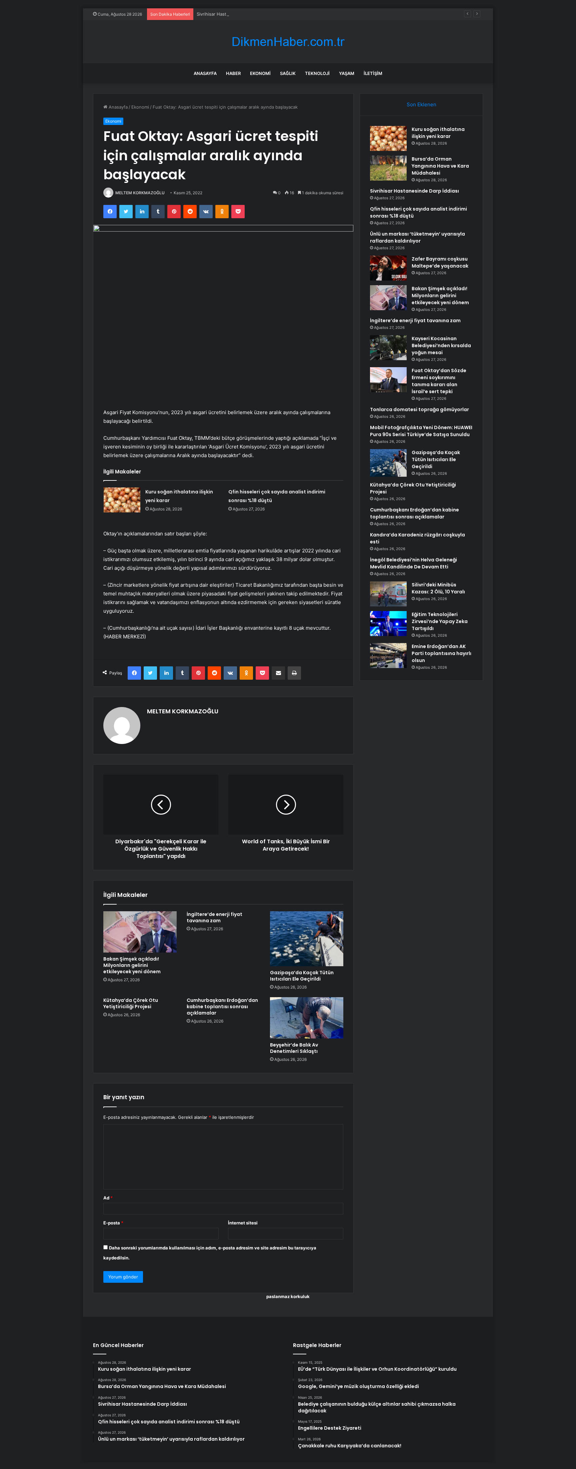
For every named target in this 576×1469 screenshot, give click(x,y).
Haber (233, 73)
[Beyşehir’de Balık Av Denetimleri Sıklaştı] (306, 1018)
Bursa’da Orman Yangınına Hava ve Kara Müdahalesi (440, 166)
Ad (108, 1197)
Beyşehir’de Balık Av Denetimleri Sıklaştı (294, 1048)
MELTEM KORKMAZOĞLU (140, 192)
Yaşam (346, 73)
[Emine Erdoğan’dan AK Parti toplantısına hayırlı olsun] (388, 655)
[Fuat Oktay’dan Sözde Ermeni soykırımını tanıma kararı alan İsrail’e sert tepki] (388, 379)
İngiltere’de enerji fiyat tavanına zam (214, 917)
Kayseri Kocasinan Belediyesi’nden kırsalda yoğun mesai (441, 345)
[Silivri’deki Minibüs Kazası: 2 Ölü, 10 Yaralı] (388, 593)
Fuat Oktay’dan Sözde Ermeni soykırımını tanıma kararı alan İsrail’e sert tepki (439, 381)
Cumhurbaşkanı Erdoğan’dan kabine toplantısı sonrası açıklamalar (222, 1006)
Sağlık (288, 73)
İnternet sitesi (243, 1222)
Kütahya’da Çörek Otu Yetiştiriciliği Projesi (130, 1003)
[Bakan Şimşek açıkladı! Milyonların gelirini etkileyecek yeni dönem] (140, 932)
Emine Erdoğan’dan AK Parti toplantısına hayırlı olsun (441, 653)
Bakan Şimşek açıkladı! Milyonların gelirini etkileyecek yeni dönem (132, 965)
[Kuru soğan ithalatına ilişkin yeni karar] (122, 499)
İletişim (373, 73)
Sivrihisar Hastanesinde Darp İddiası (234, 14)
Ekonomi (260, 73)
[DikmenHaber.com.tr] (288, 42)
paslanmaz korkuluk (288, 1296)
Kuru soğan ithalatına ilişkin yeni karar (438, 133)
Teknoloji (317, 73)
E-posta (113, 1222)
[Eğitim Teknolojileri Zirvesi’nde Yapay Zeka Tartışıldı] (388, 623)
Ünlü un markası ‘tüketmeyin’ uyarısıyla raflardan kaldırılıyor (417, 237)
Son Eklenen (421, 104)
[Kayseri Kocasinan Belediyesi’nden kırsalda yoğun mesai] (388, 347)
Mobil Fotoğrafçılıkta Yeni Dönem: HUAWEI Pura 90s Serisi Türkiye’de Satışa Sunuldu (421, 431)
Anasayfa (205, 73)
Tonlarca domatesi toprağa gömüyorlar (419, 409)
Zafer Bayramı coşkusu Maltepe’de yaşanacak (440, 262)
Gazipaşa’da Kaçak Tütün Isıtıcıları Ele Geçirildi (302, 975)
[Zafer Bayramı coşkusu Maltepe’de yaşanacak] (388, 268)
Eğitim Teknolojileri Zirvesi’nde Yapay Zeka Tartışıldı (440, 621)
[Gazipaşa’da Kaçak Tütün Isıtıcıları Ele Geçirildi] (306, 938)
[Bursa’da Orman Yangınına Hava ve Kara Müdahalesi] (388, 168)
